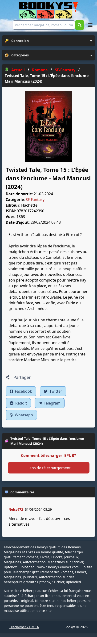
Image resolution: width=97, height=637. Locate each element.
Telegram (52, 403)
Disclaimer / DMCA (24, 627)
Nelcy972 (15, 509)
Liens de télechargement (49, 467)
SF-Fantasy (35, 199)
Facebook (23, 391)
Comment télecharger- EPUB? (48, 455)
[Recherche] (79, 25)
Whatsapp (23, 415)
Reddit (20, 403)
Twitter (55, 391)
